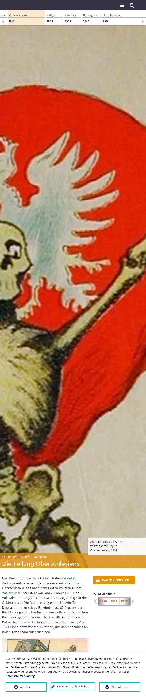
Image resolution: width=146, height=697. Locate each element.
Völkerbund (11, 593)
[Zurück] (3, 17)
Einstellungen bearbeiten (73, 686)
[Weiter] (143, 17)
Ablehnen (26, 687)
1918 (103, 601)
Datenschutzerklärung (20, 676)
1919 (114, 601)
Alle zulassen (119, 687)
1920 (124, 601)
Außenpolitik (40, 557)
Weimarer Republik (16, 557)
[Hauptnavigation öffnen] (122, 5)
